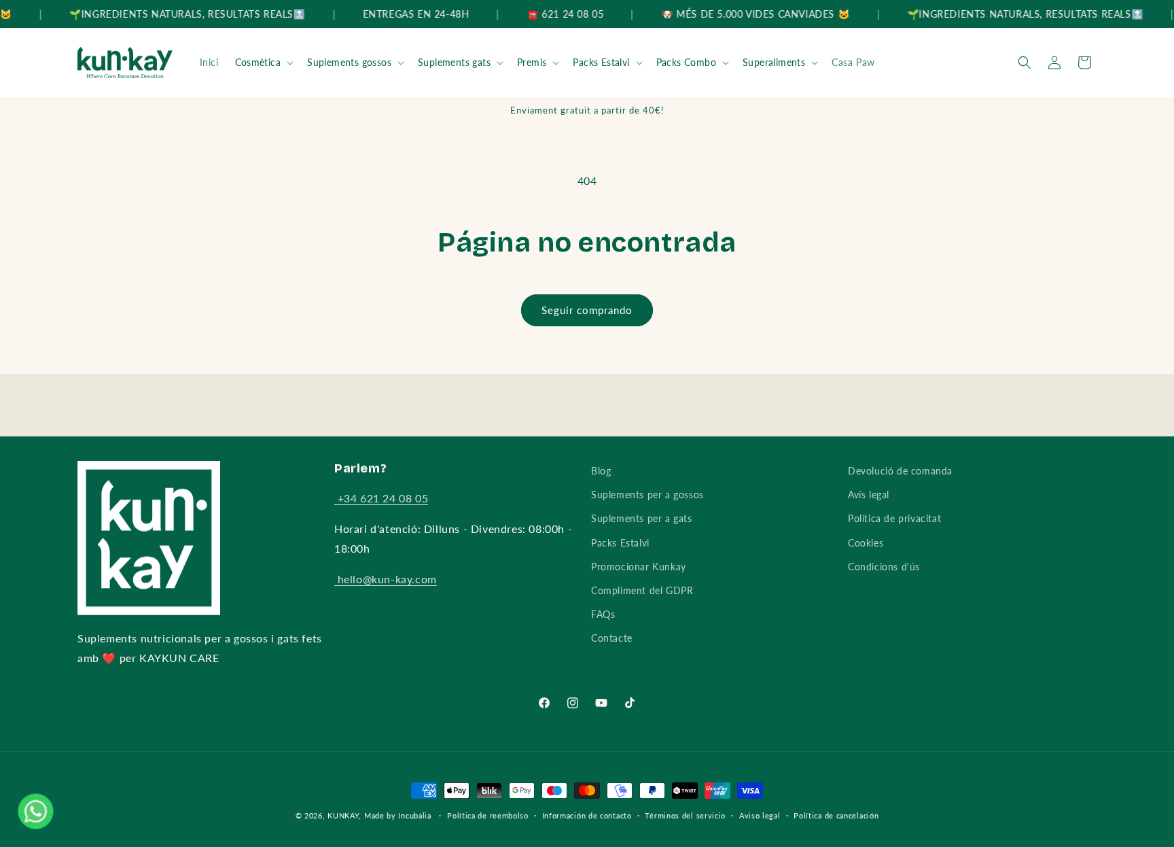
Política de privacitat (894, 518)
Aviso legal (760, 815)
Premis (531, 62)
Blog (601, 471)
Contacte (612, 638)
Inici (209, 62)
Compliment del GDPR (642, 590)
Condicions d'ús (884, 566)
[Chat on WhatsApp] (36, 811)
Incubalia (414, 815)
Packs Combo (686, 62)
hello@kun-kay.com (385, 578)
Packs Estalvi (601, 62)
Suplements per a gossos (647, 494)
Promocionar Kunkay (638, 566)
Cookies (865, 543)
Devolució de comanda (900, 471)
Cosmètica (258, 62)
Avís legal (868, 494)
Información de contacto (587, 815)
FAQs (603, 614)
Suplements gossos (349, 62)
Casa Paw (853, 62)
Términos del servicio (685, 815)
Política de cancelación (836, 815)
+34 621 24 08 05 (381, 497)
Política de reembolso (488, 815)
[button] (263, 62)
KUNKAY (343, 815)
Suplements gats (454, 62)
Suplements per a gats (641, 518)
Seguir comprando (587, 310)
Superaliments (774, 62)
